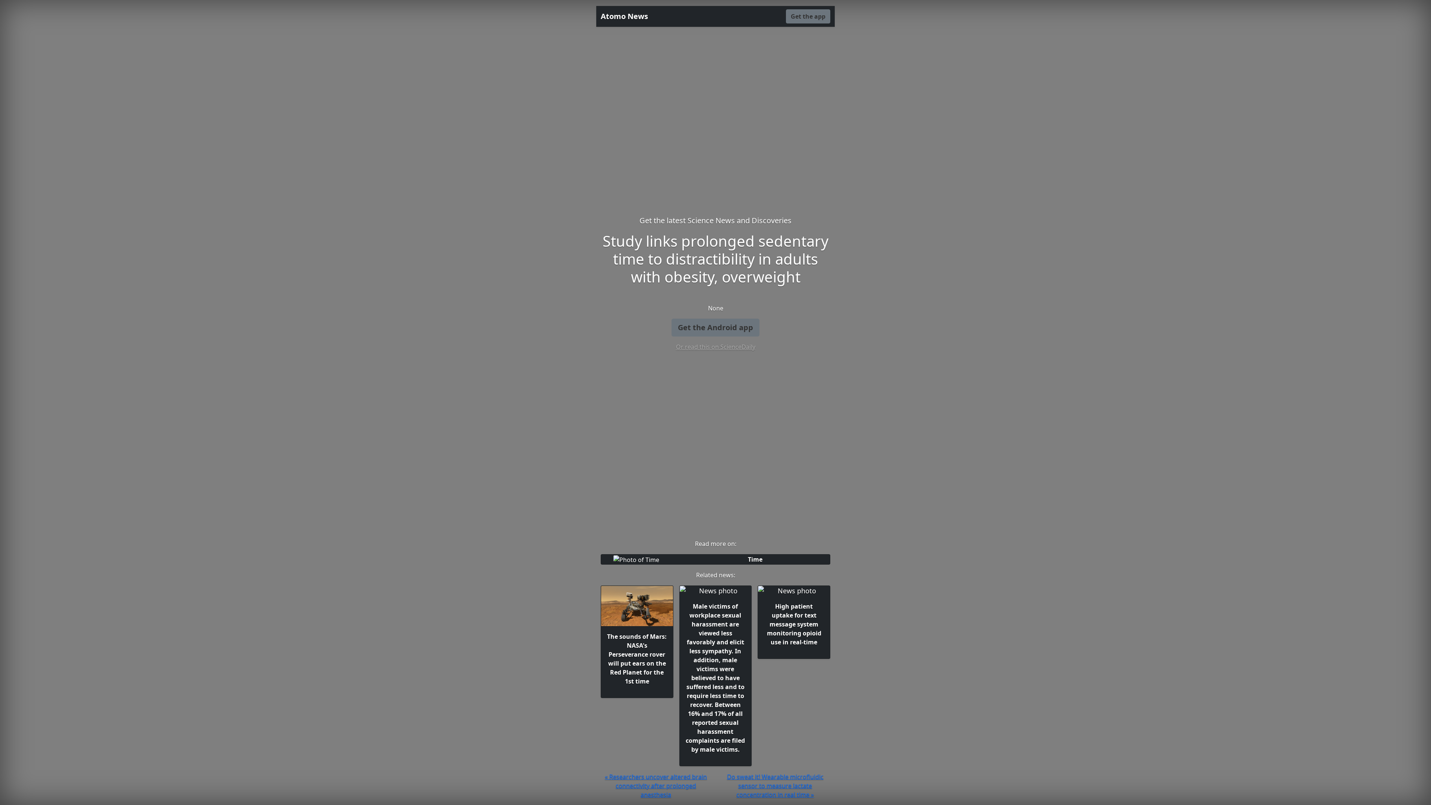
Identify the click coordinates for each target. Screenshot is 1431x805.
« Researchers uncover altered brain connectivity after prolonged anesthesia (656, 786)
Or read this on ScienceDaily (715, 347)
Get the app (808, 16)
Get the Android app (715, 327)
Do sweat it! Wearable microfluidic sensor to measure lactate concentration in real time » (775, 786)
